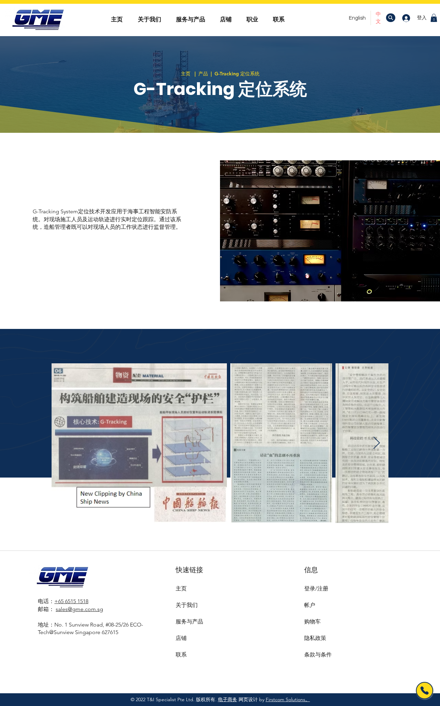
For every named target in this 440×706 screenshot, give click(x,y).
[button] (433, 18)
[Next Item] (377, 443)
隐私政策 (315, 638)
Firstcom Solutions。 (288, 699)
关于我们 (187, 605)
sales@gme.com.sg (79, 609)
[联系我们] (424, 690)
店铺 (181, 638)
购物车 (312, 621)
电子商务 (227, 699)
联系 (181, 654)
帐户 (309, 605)
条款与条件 (318, 654)
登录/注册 (316, 588)
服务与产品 (189, 621)
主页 (181, 588)
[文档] (390, 17)
